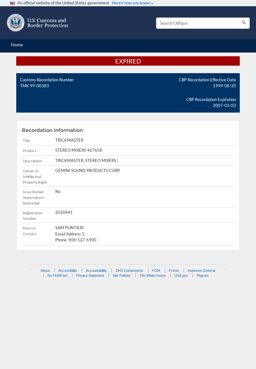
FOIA (156, 270)
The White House (153, 275)
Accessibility (67, 270)
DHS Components (129, 270)
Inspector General (201, 270)
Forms (174, 270)
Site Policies (122, 275)
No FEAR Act (57, 275)
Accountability (96, 270)
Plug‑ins (203, 275)
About (45, 270)
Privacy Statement (90, 275)
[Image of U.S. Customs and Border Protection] (37, 23)
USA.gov (181, 275)
